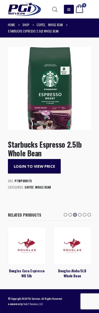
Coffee (29, 187)
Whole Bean (43, 187)
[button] (65, 215)
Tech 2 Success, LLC (33, 304)
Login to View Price (34, 166)
